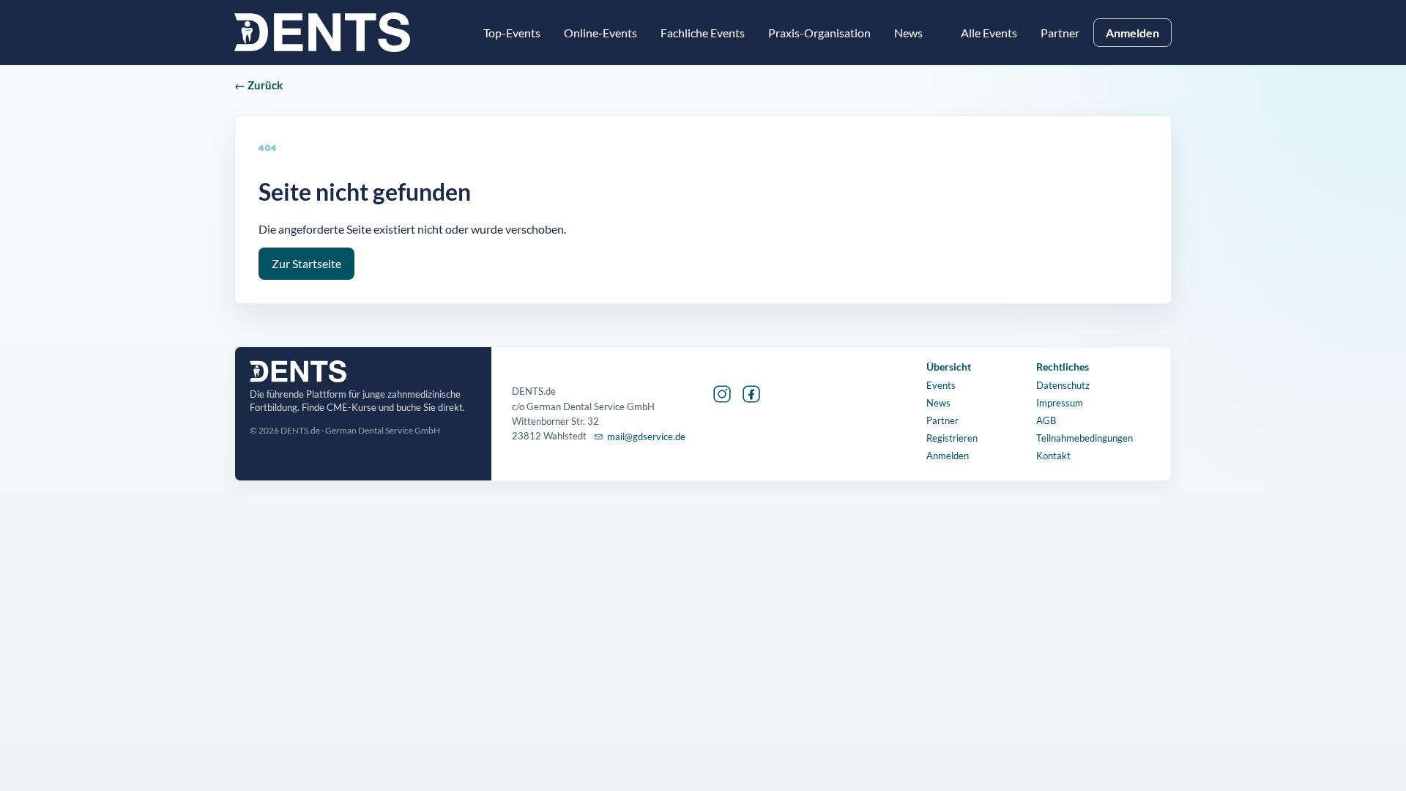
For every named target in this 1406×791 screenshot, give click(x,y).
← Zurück (258, 85)
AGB (1046, 420)
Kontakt (1053, 455)
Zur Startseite (306, 263)
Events (941, 385)
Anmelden (1132, 33)
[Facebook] (751, 394)
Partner (1060, 33)
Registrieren (952, 438)
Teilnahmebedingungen (1084, 438)
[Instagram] (722, 394)
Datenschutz (1063, 385)
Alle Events (989, 33)
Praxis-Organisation (819, 33)
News (938, 403)
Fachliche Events (703, 33)
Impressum (1059, 403)
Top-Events (511, 33)
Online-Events (600, 33)
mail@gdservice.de (646, 436)
